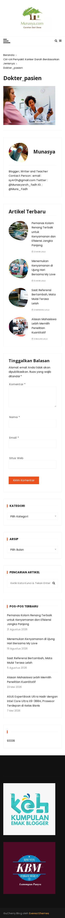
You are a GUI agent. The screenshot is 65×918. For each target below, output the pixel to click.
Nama (14, 417)
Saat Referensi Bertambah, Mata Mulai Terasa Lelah (29, 660)
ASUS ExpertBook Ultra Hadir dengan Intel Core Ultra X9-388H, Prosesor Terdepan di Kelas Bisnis (32, 701)
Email (14, 438)
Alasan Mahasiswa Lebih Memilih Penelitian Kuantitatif (29, 679)
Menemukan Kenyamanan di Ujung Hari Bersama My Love (31, 641)
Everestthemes (39, 913)
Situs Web (16, 458)
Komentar (17, 384)
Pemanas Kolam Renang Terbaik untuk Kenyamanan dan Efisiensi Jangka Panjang (29, 619)
